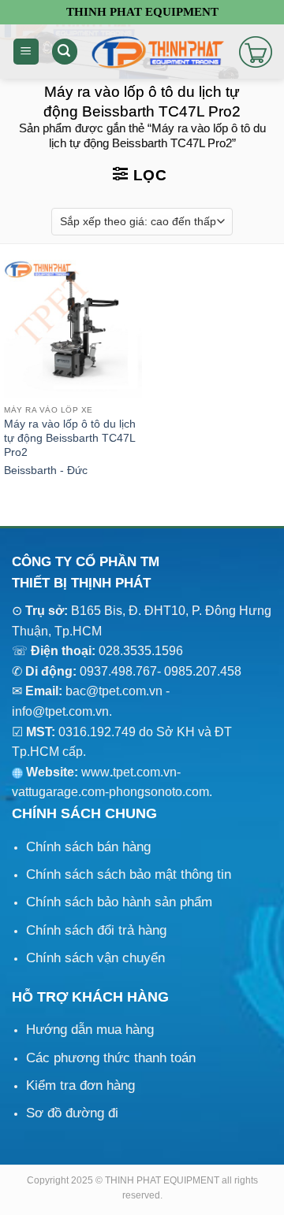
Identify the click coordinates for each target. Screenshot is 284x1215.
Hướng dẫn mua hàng (90, 1029)
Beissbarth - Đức (46, 470)
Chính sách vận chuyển (95, 957)
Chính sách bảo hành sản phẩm (119, 902)
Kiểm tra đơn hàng (80, 1085)
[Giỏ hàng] (255, 52)
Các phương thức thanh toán (111, 1057)
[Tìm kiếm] (64, 52)
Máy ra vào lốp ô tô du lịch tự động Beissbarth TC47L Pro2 (70, 437)
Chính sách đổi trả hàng (96, 930)
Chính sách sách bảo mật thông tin (128, 874)
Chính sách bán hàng (88, 846)
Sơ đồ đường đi (72, 1113)
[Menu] (26, 52)
